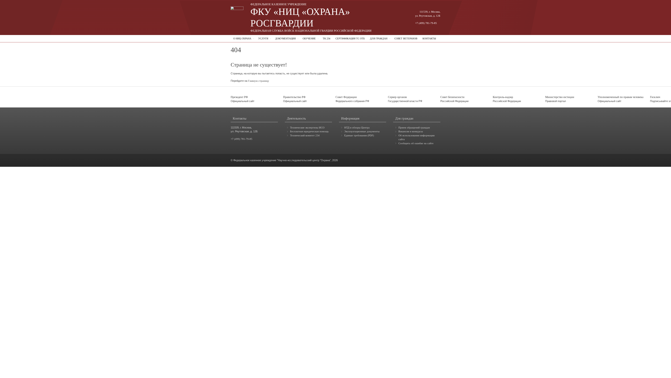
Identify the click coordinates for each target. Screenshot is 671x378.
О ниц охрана (242, 38)
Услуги (263, 38)
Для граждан (378, 38)
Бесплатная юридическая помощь (309, 131)
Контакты (429, 38)
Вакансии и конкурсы (410, 131)
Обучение (309, 38)
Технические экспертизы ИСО (307, 127)
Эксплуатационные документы (362, 131)
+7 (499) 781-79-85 (426, 23)
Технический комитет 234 (305, 135)
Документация (285, 38)
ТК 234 (326, 38)
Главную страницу (258, 80)
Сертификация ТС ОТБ (350, 38)
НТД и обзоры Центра (357, 127)
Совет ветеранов (405, 38)
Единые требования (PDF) (359, 135)
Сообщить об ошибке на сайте (416, 143)
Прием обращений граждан (414, 127)
